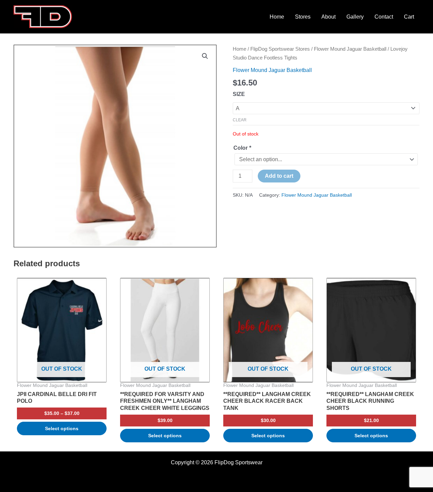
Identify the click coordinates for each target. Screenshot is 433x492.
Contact (383, 17)
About (328, 17)
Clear (240, 120)
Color (242, 148)
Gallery (355, 17)
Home (277, 17)
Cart (409, 17)
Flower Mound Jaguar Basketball (350, 49)
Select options (61, 428)
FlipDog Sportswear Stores (280, 49)
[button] (205, 56)
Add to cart (279, 176)
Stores (303, 17)
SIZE (239, 94)
